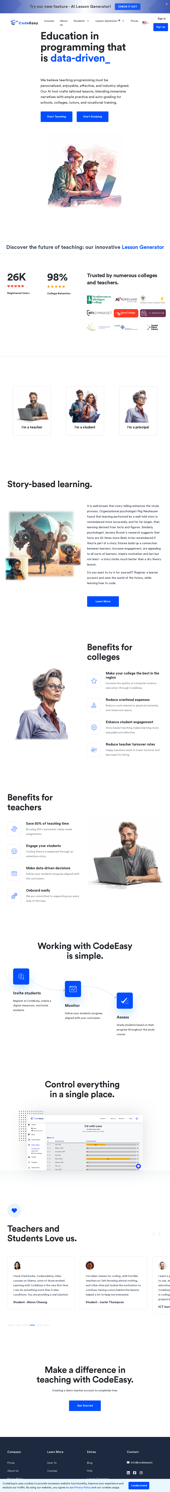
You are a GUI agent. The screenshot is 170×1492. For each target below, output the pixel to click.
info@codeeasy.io (142, 1462)
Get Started (85, 1405)
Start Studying (92, 116)
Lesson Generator (143, 247)
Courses (52, 1471)
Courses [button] (49, 21)
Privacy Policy (82, 1487)
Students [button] (79, 21)
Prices (11, 1463)
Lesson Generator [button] (106, 21)
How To (52, 1463)
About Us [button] (64, 23)
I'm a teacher (32, 427)
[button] (145, 23)
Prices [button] (134, 21)
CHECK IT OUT (127, 6)
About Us (12, 1471)
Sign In (162, 18)
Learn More (103, 601)
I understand (139, 1485)
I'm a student (85, 427)
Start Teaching (56, 116)
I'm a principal (138, 427)
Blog (89, 1463)
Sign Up (160, 27)
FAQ (89, 1471)
